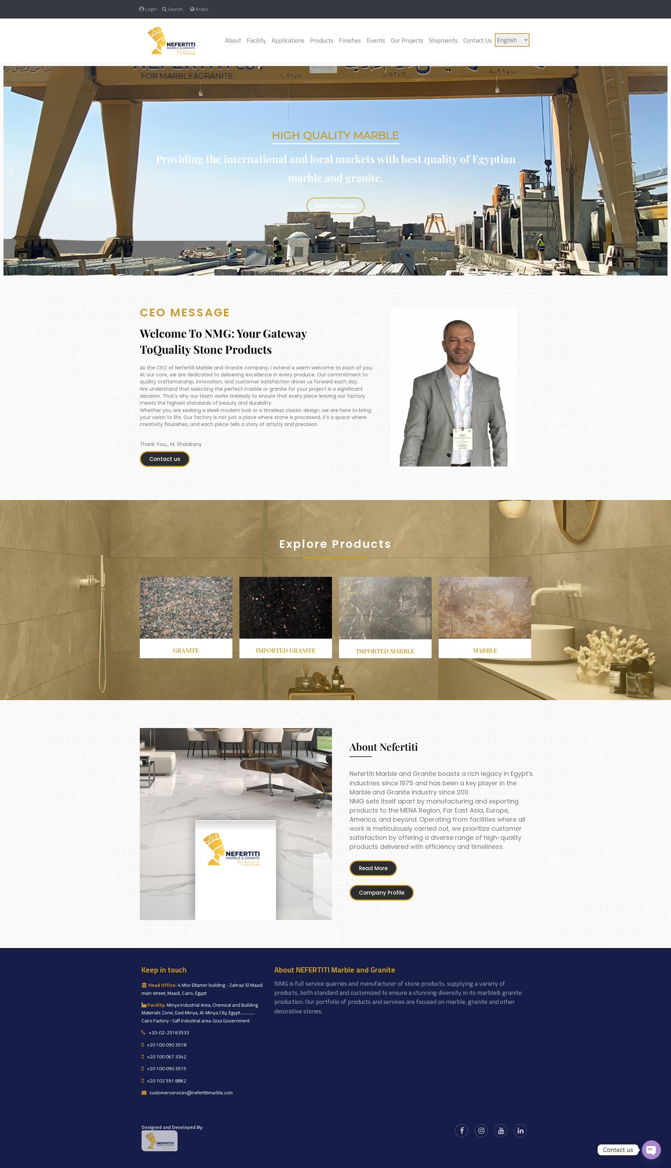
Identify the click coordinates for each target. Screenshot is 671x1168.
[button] (10, 170)
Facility (256, 40)
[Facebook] (461, 1130)
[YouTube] (501, 1130)
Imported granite (286, 650)
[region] (335, 171)
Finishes (350, 40)
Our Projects (407, 40)
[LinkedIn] (520, 1130)
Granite (186, 650)
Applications (288, 40)
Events (376, 40)
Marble (485, 650)
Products (321, 40)
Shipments (443, 40)
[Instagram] (481, 1130)
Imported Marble (385, 651)
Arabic (201, 9)
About (233, 40)
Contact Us (477, 40)
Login (150, 9)
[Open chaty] (651, 1149)
